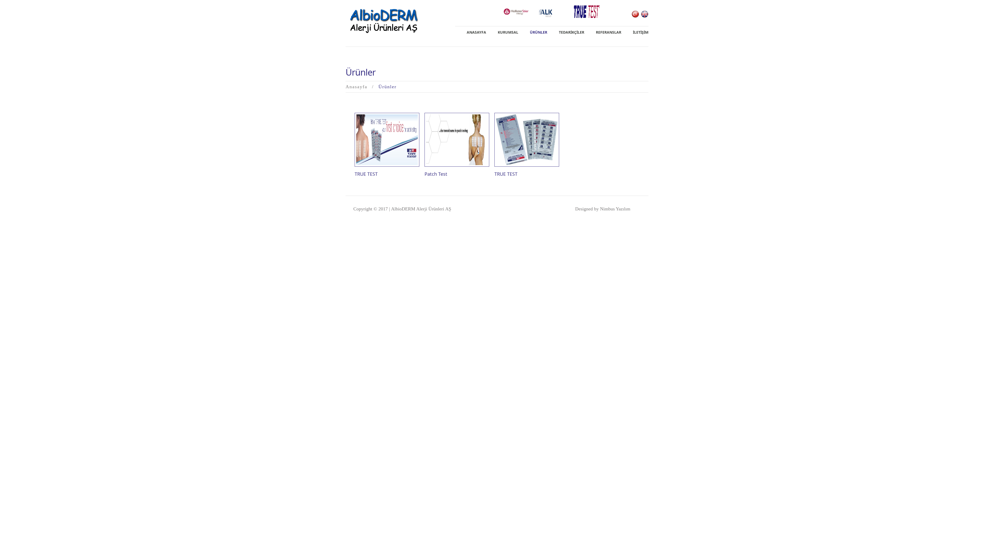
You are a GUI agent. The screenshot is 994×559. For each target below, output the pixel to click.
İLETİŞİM (640, 32)
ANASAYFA (476, 32)
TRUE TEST (366, 174)
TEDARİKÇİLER (571, 32)
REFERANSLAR (608, 32)
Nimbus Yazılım (615, 208)
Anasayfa (356, 86)
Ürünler (538, 32)
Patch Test (436, 174)
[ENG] (644, 13)
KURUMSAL (508, 32)
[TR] (635, 13)
